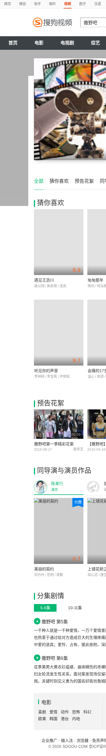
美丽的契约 (44, 569)
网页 (7, 4)
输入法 (67, 740)
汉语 (97, 4)
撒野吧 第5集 (55, 621)
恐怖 (76, 712)
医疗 (82, 4)
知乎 (37, 4)
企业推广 (49, 740)
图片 (52, 4)
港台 (65, 718)
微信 (22, 4)
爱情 (53, 712)
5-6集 (45, 607)
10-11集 (75, 607)
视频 (67, 4)
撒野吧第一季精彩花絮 (54, 444)
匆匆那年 (95, 280)
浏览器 (82, 740)
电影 (39, 42)
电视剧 (67, 42)
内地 (76, 718)
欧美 (42, 718)
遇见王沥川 (44, 280)
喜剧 (42, 712)
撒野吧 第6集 (55, 658)
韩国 (53, 718)
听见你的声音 (46, 370)
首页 (13, 42)
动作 (65, 712)
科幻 (87, 712)
